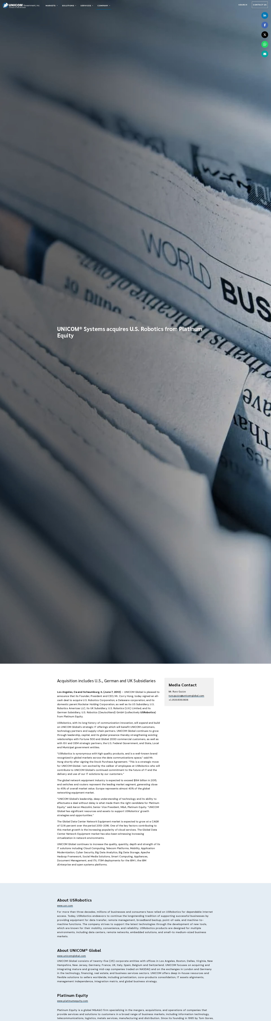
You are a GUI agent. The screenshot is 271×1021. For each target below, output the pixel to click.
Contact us (260, 5)
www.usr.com (65, 905)
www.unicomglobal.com (71, 955)
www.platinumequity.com (72, 1000)
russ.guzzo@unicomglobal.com (186, 695)
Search (243, 5)
